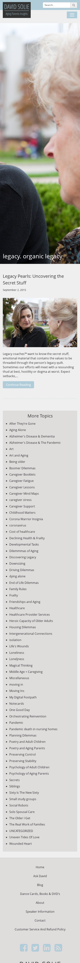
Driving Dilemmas (21, 570)
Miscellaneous (19, 678)
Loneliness (16, 653)
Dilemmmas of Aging (23, 551)
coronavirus (17, 525)
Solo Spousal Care (22, 812)
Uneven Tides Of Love (24, 837)
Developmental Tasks (24, 544)
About (40, 903)
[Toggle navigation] (72, 15)
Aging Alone (17, 430)
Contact (40, 920)
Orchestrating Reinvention (27, 716)
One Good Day (19, 710)
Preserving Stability (22, 761)
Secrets (14, 780)
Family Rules (18, 589)
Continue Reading (18, 385)
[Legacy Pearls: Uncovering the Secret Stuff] (40, 324)
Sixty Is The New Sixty (24, 793)
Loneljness (16, 659)
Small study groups (22, 799)
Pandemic (16, 723)
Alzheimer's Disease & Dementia (32, 436)
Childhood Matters (22, 513)
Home (40, 867)
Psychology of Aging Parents (29, 773)
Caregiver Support (22, 506)
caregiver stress (20, 500)
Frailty (13, 595)
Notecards (16, 704)
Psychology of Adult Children (29, 767)
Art (11, 449)
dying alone (17, 576)
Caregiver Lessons (22, 487)
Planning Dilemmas (22, 735)
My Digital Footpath (23, 697)
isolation (15, 640)
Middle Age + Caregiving (26, 672)
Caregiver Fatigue (21, 481)
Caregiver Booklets (22, 474)
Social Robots (18, 805)
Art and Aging (18, 455)
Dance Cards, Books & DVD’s (40, 894)
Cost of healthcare (22, 532)
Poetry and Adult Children (27, 742)
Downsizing (17, 563)
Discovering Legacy (22, 557)
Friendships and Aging (24, 602)
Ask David (40, 876)
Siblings (14, 786)
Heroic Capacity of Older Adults (31, 621)
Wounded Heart (20, 844)
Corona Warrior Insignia (26, 519)
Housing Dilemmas (22, 627)
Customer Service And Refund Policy (40, 929)
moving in (16, 684)
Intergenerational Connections (30, 634)
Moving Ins (16, 691)
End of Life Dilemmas (24, 583)
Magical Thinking (21, 665)
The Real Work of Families (27, 824)
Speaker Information (40, 912)
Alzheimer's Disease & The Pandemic (35, 443)
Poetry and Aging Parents (27, 748)
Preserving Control (22, 754)
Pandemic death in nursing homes (33, 729)
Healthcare (17, 608)
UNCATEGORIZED (21, 831)
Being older (17, 462)
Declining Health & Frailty (27, 538)
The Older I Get (19, 818)
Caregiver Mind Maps (24, 493)
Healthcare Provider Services (29, 615)
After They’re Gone (22, 424)
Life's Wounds (19, 646)
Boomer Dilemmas (22, 468)
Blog (40, 885)
